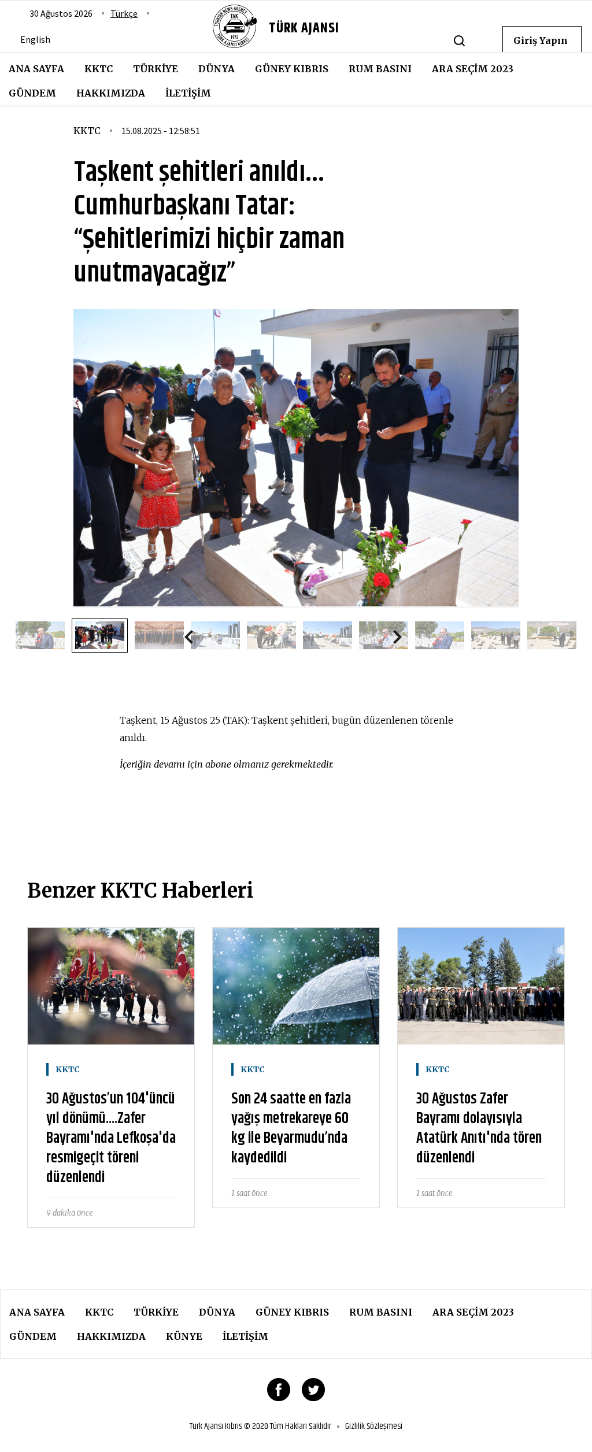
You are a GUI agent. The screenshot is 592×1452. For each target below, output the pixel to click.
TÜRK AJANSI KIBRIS (304, 46)
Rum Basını (380, 69)
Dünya (216, 69)
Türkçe (124, 13)
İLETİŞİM (188, 93)
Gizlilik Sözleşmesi (373, 1427)
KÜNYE (184, 1336)
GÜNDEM (32, 93)
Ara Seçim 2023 (472, 69)
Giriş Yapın (540, 40)
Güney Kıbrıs (291, 69)
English (35, 39)
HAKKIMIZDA (110, 93)
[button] (193, 639)
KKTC (98, 69)
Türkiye (155, 69)
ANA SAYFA (36, 69)
